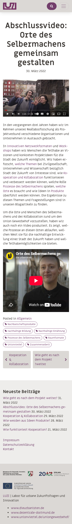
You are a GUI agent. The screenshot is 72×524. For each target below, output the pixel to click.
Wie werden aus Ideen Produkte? (26, 421)
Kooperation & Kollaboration (18, 359)
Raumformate (56, 337)
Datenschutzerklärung (18, 445)
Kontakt (8, 449)
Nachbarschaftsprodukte (22, 324)
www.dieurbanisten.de (27, 508)
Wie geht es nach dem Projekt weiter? (47, 359)
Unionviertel (15, 344)
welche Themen (26, 164)
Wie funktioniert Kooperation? (25, 430)
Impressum (11, 440)
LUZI (6, 496)
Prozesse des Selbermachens (23, 186)
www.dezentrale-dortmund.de (33, 513)
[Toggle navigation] (63, 6)
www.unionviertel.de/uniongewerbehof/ (40, 517)
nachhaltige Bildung (19, 331)
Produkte (57, 191)
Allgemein (24, 319)
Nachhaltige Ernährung (52, 331)
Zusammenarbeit (40, 344)
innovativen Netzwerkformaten (29, 146)
